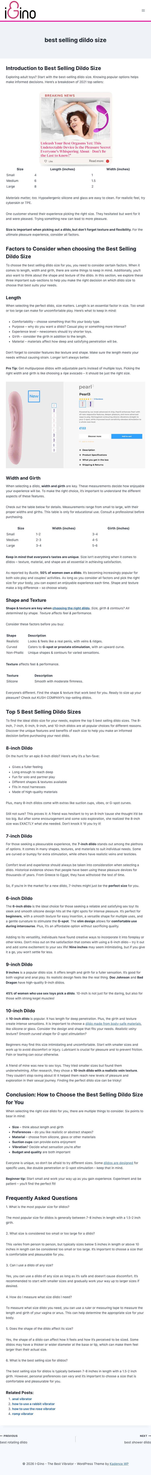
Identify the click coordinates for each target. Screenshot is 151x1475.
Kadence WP (119, 1464)
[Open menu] (143, 10)
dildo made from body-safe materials (113, 1024)
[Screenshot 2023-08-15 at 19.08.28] (75, 425)
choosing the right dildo (70, 608)
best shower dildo (137, 1439)
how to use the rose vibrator (33, 1409)
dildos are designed (118, 1163)
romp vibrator (22, 1414)
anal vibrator (22, 1399)
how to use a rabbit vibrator (33, 1404)
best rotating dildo (13, 1439)
